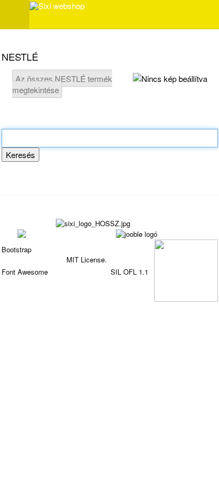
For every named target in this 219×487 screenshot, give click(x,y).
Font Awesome (25, 272)
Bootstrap (16, 249)
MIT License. (86, 259)
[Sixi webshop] (57, 6)
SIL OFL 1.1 (129, 272)
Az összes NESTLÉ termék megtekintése (62, 84)
